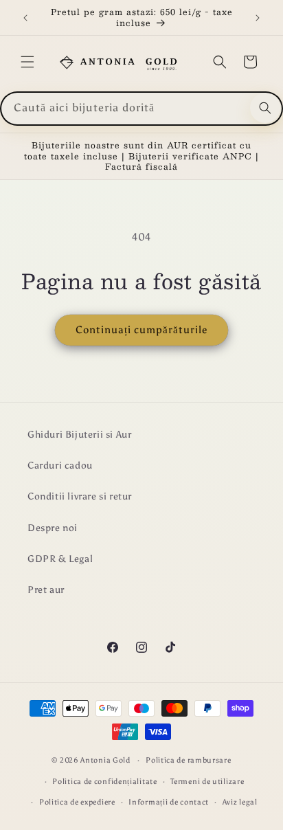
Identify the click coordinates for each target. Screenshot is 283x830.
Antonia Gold (105, 760)
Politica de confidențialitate (104, 781)
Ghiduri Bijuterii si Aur (79, 434)
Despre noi (52, 528)
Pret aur (46, 590)
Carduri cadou (60, 465)
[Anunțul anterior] (25, 18)
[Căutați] (265, 108)
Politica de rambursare (188, 760)
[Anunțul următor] (257, 18)
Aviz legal (240, 802)
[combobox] (141, 108)
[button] (27, 62)
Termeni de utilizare (207, 781)
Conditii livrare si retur (79, 496)
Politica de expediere (77, 802)
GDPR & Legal (60, 559)
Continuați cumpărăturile (141, 330)
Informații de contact (168, 802)
